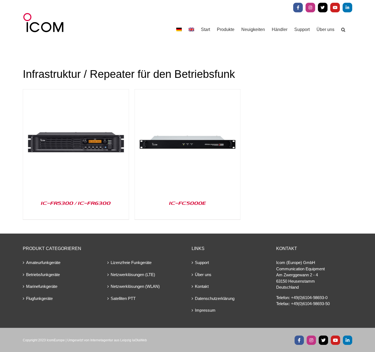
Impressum (205, 310)
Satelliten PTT (123, 298)
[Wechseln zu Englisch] (191, 29)
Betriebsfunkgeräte (43, 274)
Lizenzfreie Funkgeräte (131, 262)
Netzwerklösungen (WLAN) (135, 286)
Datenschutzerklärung (214, 298)
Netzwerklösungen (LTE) (133, 274)
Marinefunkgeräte (41, 286)
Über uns (203, 274)
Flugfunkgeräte (39, 298)
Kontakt (202, 286)
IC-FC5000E (187, 203)
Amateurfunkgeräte (43, 262)
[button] (343, 29)
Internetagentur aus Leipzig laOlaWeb (118, 340)
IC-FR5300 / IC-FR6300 (76, 203)
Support (202, 262)
